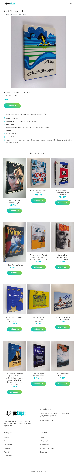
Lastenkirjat (8, 445)
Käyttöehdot (44, 445)
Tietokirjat (7, 452)
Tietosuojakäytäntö (47, 448)
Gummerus (26, 92)
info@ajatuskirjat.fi (46, 420)
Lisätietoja (12, 106)
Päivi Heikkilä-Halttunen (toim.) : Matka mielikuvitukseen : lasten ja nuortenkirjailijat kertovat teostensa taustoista (14, 379)
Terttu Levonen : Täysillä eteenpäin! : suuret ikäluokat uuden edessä (38, 257)
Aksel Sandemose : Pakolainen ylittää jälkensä (62, 193)
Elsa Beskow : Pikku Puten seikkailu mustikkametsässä (39, 319)
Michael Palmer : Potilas (14, 265)
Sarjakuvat (7, 448)
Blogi (42, 437)
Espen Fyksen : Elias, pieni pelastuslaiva (62, 318)
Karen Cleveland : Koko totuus (38, 192)
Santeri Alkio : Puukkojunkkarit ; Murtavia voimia (62, 257)
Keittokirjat (8, 441)
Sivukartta (43, 452)
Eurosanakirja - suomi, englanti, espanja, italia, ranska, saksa (14, 319)
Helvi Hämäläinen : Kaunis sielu (62, 375)
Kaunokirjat (8, 437)
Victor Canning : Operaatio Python (14, 202)
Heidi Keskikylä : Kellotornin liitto (38, 375)
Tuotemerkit (17, 92)
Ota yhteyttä (44, 441)
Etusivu (6, 14)
